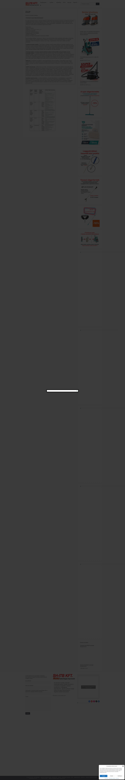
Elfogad (103, 775)
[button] (123, 766)
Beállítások (120, 775)
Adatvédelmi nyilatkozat (112, 778)
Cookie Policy (106, 778)
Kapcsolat (117, 778)
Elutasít (111, 775)
